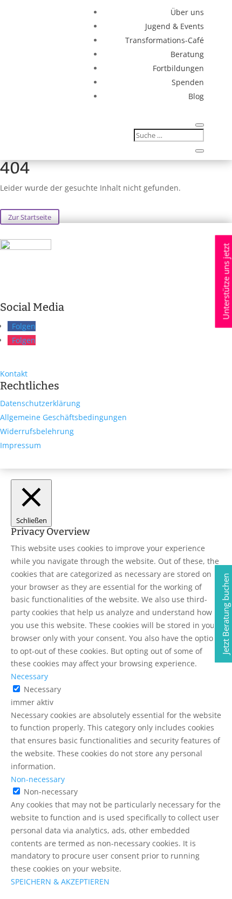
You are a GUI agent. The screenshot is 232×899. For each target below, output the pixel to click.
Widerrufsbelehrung (37, 431)
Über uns (187, 12)
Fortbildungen (178, 68)
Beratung (187, 54)
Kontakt (14, 373)
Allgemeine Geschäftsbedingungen (63, 417)
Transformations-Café (164, 40)
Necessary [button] (29, 676)
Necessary (42, 689)
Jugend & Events (174, 26)
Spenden (188, 82)
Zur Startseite (29, 216)
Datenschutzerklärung (40, 403)
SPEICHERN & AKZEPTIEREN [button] (60, 881)
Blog (196, 96)
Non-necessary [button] (38, 779)
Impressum (20, 445)
